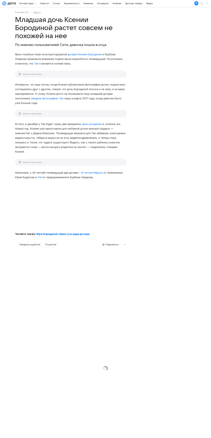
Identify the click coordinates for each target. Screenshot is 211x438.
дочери (72, 54)
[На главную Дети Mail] (11, 3)
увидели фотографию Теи (47, 98)
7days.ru (37, 12)
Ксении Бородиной (90, 54)
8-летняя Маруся (92, 172)
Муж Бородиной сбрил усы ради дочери (62, 233)
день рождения (92, 124)
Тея (36, 63)
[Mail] (4, 3)
